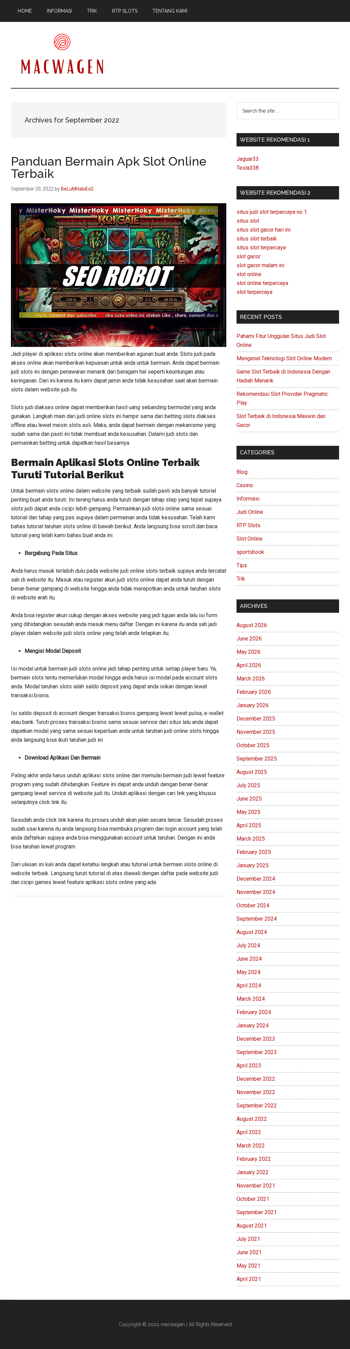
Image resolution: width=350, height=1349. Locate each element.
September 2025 (257, 758)
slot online (249, 274)
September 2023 (257, 1052)
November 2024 (256, 892)
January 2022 (253, 1172)
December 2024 (256, 878)
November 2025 (256, 732)
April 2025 (249, 825)
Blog (242, 472)
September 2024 (257, 919)
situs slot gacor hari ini (264, 229)
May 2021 (248, 1265)
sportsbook (250, 552)
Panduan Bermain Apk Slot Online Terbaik (108, 167)
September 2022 (257, 1105)
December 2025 (256, 718)
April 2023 (249, 1065)
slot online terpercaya (262, 283)
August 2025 (252, 772)
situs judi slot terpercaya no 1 (272, 212)
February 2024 (254, 1012)
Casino (245, 485)
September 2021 (257, 1212)
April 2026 (249, 665)
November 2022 (256, 1092)
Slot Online (249, 538)
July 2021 (248, 1239)
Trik (241, 578)
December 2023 (256, 1039)
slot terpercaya (254, 292)
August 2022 (252, 1119)
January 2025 (253, 865)
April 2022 (249, 1132)
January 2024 (253, 1025)
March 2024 (251, 999)
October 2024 (253, 905)
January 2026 (253, 705)
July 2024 (248, 945)
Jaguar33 (248, 159)
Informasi (248, 498)
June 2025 (249, 798)
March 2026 (251, 678)
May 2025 (248, 812)
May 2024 (248, 972)
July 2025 (248, 785)
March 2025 (251, 838)
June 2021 (249, 1252)
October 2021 (253, 1199)
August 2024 (252, 932)
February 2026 (254, 692)
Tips (242, 565)
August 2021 (252, 1225)
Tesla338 (248, 168)
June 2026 (249, 638)
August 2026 (252, 625)
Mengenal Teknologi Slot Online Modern (284, 358)
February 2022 (254, 1159)
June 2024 (249, 959)
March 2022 (251, 1145)
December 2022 (256, 1079)
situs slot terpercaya (261, 247)
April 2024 (249, 985)
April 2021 (249, 1279)
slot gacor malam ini (260, 265)
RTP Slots (248, 525)
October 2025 (253, 745)
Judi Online (250, 512)
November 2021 (256, 1185)
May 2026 (248, 652)
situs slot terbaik (257, 238)
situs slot (248, 221)
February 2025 (254, 852)
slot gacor (248, 256)
